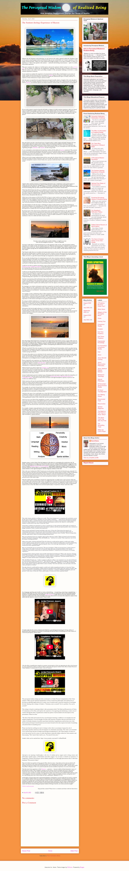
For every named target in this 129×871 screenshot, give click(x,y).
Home (50, 851)
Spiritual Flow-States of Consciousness (98, 184)
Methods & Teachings (101, 375)
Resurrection (101, 404)
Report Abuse (88, 463)
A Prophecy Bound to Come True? (101, 304)
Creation (100, 329)
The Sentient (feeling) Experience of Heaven (98, 171)
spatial (51, 75)
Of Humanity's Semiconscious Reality (102, 385)
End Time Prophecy (100, 332)
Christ (99, 318)
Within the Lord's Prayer (102, 430)
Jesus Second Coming (102, 358)
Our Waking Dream (101, 395)
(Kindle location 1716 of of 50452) (39, 466)
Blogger (82, 867)
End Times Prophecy (101, 337)
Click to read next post (28, 786)
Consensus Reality (101, 325)
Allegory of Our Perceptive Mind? (102, 313)
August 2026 (87, 303)
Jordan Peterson (49, 594)
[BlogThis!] (38, 793)
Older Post (74, 851)
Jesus (99, 355)
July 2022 (86, 320)
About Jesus (101, 309)
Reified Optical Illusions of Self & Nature (99, 225)
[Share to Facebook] (41, 793)
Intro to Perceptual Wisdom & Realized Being (94, 49)
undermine (35, 147)
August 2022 (87, 315)
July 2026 (86, 307)
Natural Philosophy (101, 380)
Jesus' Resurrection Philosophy (101, 364)
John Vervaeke (41, 362)
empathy (42, 147)
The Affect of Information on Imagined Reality (98, 131)
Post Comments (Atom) (53, 855)
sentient (62, 150)
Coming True (101, 321)
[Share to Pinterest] (43, 793)
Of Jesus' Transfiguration (102, 390)
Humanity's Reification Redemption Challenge (98, 117)
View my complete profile (91, 457)
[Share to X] (39, 793)
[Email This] (36, 793)
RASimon (69, 867)
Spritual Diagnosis (101, 407)
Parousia (43, 769)
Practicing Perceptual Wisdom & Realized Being (99, 198)
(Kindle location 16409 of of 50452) (31, 266)
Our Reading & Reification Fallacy (96, 211)
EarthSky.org (45, 367)
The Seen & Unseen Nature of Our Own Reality (97, 240)
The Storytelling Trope (101, 425)
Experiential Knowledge (101, 341)
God (99, 352)
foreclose (28, 82)
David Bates (95, 441)
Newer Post (26, 851)
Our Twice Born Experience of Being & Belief (98, 145)
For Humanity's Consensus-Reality (102, 347)
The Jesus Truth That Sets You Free (102, 419)
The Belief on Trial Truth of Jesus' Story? (102, 413)
